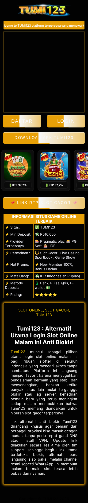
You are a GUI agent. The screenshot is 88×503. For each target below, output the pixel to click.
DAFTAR (22, 121)
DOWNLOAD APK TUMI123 (44, 138)
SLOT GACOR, (57, 310)
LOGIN (66, 121)
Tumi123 (18, 351)
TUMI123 (44, 314)
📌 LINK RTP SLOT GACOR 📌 (44, 203)
